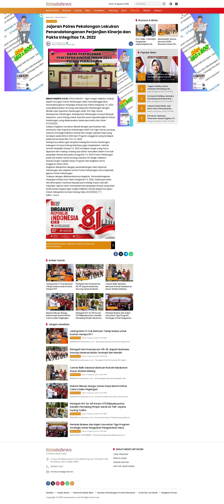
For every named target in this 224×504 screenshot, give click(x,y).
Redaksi (49, 492)
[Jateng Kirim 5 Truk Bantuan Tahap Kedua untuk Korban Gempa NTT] (60, 272)
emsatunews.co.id (58, 43)
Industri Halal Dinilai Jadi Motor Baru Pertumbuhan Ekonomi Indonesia (159, 107)
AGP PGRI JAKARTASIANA (123, 466)
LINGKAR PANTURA (121, 462)
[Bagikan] (131, 44)
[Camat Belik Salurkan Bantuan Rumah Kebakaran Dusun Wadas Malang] (119, 272)
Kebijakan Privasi (169, 492)
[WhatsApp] (131, 254)
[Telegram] (126, 254)
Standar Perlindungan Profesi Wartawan (116, 492)
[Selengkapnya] (78, 450)
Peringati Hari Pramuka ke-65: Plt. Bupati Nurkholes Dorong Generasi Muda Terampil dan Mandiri (88, 286)
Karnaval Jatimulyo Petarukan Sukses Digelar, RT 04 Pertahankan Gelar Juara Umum (161, 117)
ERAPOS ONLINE (120, 458)
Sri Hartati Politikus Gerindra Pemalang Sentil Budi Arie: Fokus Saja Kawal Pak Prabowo (160, 97)
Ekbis (139, 34)
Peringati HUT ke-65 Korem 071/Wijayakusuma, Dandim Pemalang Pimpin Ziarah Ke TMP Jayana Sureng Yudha (89, 315)
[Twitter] (121, 254)
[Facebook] (116, 254)
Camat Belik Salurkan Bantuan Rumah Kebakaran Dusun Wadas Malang (119, 286)
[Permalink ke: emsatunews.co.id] (49, 43)
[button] (164, 4)
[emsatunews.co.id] (59, 3)
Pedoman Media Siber (83, 492)
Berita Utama (51, 21)
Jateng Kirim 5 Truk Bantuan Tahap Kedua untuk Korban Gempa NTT (59, 286)
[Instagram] (58, 483)
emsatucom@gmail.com (61, 471)
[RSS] (72, 483)
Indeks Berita (63, 492)
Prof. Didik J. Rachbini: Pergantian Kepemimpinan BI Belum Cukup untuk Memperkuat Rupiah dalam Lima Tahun (146, 42)
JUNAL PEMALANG (120, 454)
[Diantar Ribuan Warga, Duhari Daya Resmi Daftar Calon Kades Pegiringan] (60, 301)
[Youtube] (62, 483)
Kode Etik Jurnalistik (148, 492)
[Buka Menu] (176, 3)
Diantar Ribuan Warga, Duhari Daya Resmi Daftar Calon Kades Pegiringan (58, 315)
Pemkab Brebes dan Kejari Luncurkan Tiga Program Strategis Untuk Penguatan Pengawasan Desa (118, 315)
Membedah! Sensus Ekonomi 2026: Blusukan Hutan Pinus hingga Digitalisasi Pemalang (168, 42)
